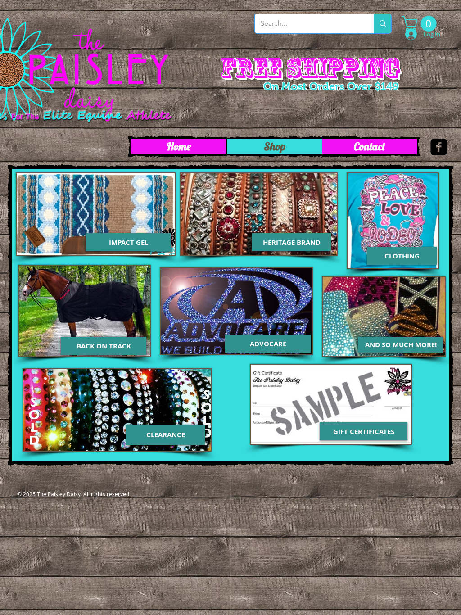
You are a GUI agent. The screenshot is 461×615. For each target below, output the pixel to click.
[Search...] (382, 23)
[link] (421, 24)
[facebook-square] (438, 147)
